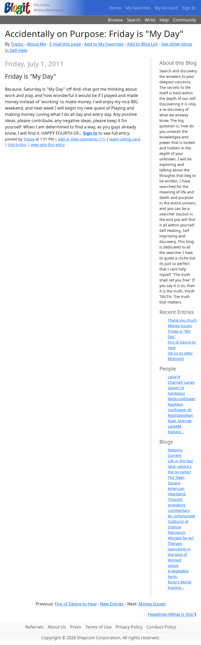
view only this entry (48, 144)
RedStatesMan (180, 415)
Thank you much (182, 320)
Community (184, 20)
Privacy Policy (129, 627)
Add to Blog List (142, 44)
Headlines (158, 614)
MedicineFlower (182, 398)
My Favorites (137, 8)
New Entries (112, 604)
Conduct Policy (161, 627)
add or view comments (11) (82, 139)
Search (134, 20)
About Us (57, 627)
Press (75, 627)
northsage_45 (180, 409)
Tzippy (17, 44)
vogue (173, 565)
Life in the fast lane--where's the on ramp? (180, 466)
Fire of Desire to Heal (76, 604)
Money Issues (180, 325)
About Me (36, 44)
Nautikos (175, 404)
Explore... (176, 431)
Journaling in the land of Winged (179, 554)
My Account (166, 8)
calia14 (174, 376)
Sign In (189, 8)
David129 (176, 387)
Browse (115, 20)
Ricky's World (179, 581)
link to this (17, 144)
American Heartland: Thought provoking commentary (179, 499)
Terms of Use (98, 627)
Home (115, 8)
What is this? (182, 614)
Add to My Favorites (104, 44)
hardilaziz (176, 393)
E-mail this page (65, 44)
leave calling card (124, 139)
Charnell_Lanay (181, 382)
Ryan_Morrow (180, 420)
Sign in (90, 133)
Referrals (34, 627)
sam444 (174, 426)
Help (164, 20)
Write (150, 20)
